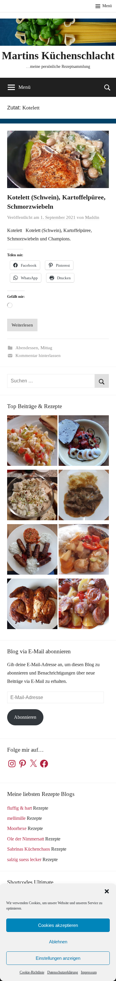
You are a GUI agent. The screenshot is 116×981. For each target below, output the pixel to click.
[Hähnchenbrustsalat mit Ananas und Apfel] (32, 496)
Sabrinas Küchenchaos (28, 849)
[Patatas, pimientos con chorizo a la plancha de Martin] (84, 605)
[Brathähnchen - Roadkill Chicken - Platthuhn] (32, 605)
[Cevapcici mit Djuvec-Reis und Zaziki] (32, 550)
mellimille (16, 818)
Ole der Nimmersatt (25, 838)
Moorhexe (16, 828)
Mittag (46, 347)
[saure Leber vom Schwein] (84, 496)
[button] (107, 891)
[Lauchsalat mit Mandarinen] (32, 442)
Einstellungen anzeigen (58, 958)
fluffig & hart (19, 808)
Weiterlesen (22, 325)
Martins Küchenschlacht (58, 56)
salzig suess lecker (24, 859)
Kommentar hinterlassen (38, 355)
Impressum (89, 972)
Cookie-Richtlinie (32, 972)
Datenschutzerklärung (62, 972)
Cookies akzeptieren (58, 925)
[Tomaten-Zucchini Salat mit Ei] (84, 442)
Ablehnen (58, 941)
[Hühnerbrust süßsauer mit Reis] (84, 550)
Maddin (92, 217)
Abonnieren (25, 717)
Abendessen (26, 347)
